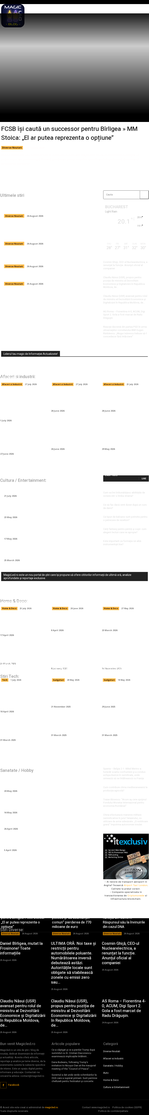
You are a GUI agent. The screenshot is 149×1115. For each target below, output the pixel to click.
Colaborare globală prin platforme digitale (71, 725)
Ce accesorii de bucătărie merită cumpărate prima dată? (23, 652)
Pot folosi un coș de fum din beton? (124, 621)
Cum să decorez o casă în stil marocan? (74, 621)
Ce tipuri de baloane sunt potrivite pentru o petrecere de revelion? (125, 518)
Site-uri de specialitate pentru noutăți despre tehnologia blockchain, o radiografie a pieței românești (20, 368)
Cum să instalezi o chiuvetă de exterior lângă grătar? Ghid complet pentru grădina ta (74, 654)
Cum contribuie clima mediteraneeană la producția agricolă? (125, 789)
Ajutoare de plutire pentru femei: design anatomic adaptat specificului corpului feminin (45, 781)
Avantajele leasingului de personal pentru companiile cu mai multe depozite (73, 373)
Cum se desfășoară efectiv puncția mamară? (41, 822)
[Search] (144, 194)
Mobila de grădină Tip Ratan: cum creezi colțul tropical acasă (21, 623)
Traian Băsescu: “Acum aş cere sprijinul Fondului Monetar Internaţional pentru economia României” (124, 803)
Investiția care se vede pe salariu (31, 489)
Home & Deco (9, 608)
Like (144, 478)
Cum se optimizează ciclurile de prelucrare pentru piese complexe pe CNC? (23, 697)
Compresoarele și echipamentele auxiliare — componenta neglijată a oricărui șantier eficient (23, 439)
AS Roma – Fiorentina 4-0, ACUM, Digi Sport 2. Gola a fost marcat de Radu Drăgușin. (124, 315)
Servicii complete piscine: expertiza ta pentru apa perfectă (123, 597)
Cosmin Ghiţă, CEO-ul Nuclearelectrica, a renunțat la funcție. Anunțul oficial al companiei (125, 265)
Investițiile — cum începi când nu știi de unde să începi (123, 399)
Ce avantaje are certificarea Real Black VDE (71, 695)
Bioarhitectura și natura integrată (123, 725)
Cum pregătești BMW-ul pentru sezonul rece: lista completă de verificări (124, 437)
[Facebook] (3, 1085)
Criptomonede (135, 895)
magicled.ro (51, 1107)
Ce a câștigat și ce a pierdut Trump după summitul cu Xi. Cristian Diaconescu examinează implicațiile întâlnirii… (73, 1053)
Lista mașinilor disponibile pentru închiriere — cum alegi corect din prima (74, 437)
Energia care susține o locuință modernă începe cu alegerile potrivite (23, 597)
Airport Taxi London (135, 885)
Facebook (13, 1085)
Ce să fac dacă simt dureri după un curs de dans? (125, 506)
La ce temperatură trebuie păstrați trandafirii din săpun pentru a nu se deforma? (49, 551)
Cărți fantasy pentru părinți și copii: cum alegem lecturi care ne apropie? (124, 530)
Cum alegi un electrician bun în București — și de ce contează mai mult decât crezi (74, 595)
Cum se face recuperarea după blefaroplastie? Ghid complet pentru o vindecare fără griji (47, 840)
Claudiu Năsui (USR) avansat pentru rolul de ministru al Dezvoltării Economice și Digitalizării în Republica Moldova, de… (125, 299)
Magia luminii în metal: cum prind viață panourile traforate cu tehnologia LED (124, 654)
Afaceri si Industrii (12, 384)
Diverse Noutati (12, 147)
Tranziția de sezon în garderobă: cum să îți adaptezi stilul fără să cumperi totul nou (50, 529)
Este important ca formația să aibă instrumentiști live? (122, 542)
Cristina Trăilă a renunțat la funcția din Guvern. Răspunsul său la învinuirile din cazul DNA (50, 257)
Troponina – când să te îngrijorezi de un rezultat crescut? (43, 803)
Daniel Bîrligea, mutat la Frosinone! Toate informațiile (47, 277)
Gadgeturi (58, 680)
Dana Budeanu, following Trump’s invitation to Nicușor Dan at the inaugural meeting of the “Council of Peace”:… (74, 1066)
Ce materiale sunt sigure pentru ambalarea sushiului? (125, 375)
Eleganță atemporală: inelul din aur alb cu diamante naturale (45, 508)
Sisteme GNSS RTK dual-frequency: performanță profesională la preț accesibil (122, 666)
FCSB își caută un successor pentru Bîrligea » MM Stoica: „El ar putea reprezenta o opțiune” (69, 133)
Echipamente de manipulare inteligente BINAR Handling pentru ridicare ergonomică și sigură (21, 404)
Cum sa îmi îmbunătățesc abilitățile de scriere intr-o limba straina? (124, 494)
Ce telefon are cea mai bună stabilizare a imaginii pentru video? (125, 695)
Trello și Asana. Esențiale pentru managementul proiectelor (22, 728)
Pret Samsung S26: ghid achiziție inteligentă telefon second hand (73, 669)
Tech (4, 680)
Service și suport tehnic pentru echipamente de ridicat (19, 669)
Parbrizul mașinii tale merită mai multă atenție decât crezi (73, 399)
